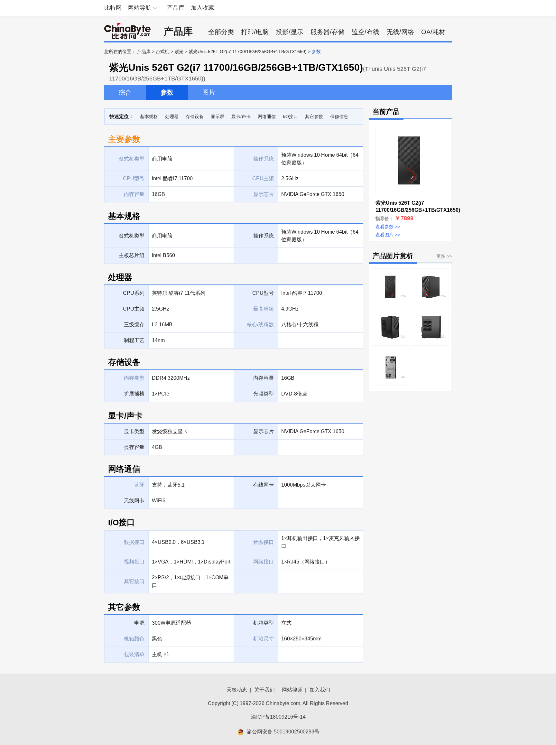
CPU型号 (263, 293)
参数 (167, 92)
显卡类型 (134, 431)
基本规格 (149, 116)
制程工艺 (134, 340)
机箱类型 (263, 623)
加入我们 (320, 690)
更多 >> (444, 256)
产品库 (175, 8)
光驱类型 (263, 393)
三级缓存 (134, 324)
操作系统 (263, 235)
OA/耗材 (433, 31)
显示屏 (217, 116)
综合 (125, 92)
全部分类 (221, 31)
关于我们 (264, 690)
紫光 (178, 51)
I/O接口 (290, 116)
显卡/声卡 (241, 116)
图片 (208, 92)
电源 (139, 623)
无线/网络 (400, 31)
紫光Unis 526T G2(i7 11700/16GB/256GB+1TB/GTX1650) (248, 51)
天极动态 (237, 690)
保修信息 (339, 116)
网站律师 (292, 690)
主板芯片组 (131, 255)
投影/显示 (289, 31)
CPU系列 (133, 293)
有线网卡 (263, 485)
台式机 (162, 51)
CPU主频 (133, 309)
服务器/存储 (327, 31)
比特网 (113, 8)
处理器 (172, 116)
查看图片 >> (387, 234)
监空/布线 (365, 31)
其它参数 (314, 116)
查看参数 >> (387, 226)
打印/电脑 (255, 31)
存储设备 (195, 116)
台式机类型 (131, 235)
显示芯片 (263, 431)
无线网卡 (134, 500)
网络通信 (267, 116)
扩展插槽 (134, 393)
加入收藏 (202, 8)
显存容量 (134, 447)
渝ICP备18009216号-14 (278, 717)
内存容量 (263, 378)
